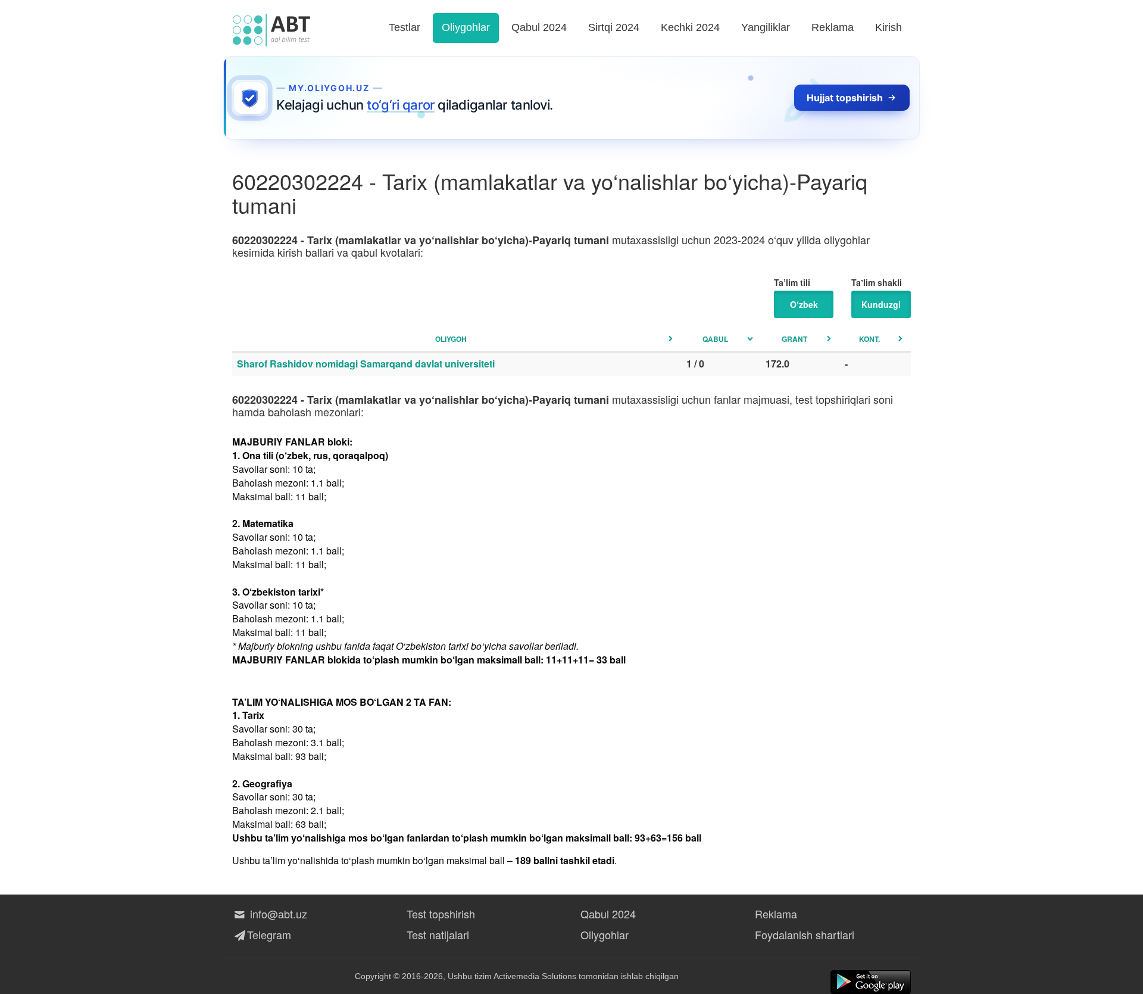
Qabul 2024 (539, 27)
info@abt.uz (277, 913)
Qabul (715, 339)
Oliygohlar (466, 27)
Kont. (869, 339)
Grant (794, 339)
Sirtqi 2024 (613, 27)
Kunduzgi (881, 304)
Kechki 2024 (690, 27)
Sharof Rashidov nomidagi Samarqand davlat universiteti (366, 363)
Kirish (888, 27)
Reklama (832, 27)
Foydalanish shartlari (804, 934)
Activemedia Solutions (535, 976)
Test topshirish (441, 913)
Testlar (404, 27)
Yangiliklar (765, 27)
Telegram (269, 934)
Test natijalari (438, 934)
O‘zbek (804, 304)
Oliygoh (451, 339)
